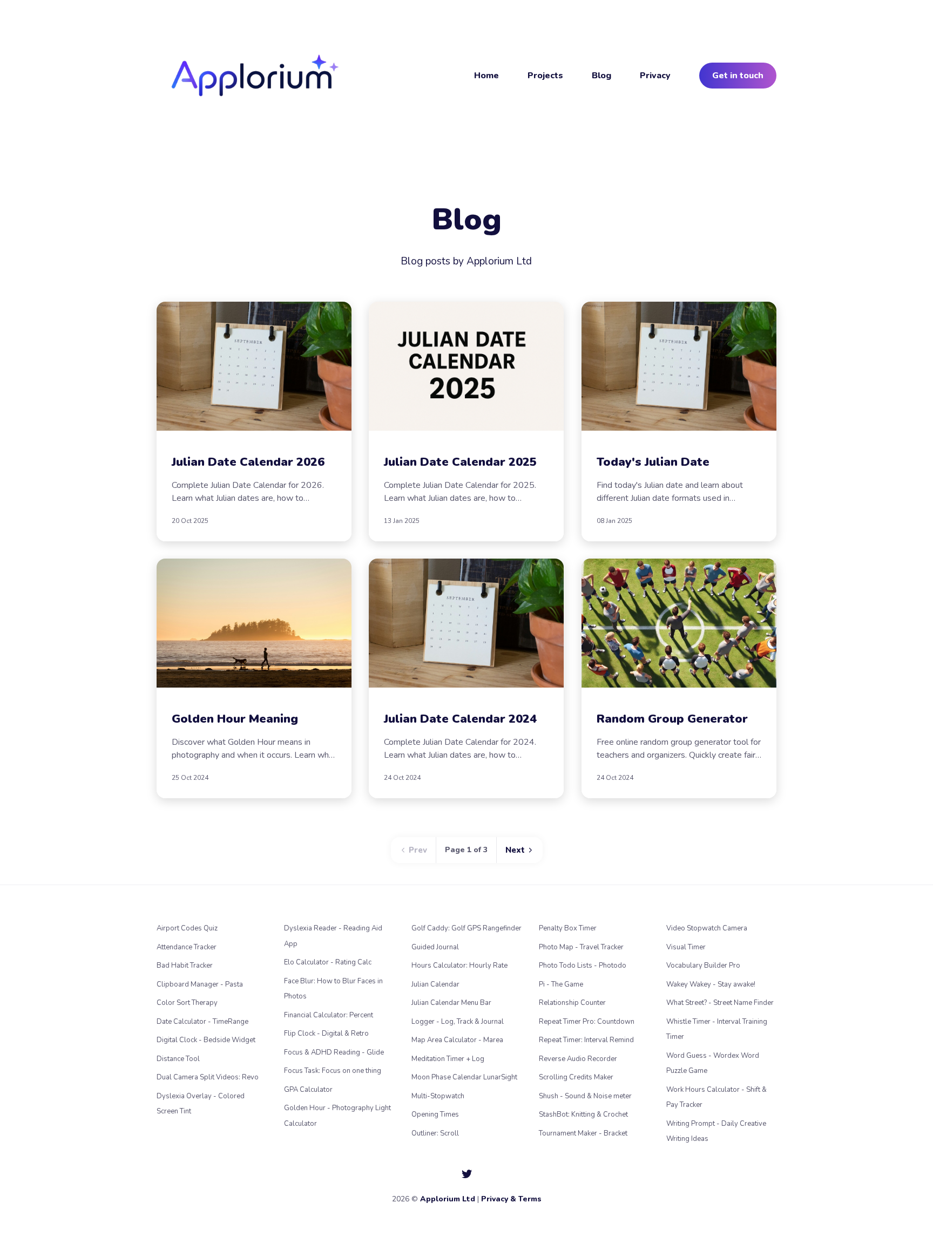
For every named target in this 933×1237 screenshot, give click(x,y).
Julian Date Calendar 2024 (460, 719)
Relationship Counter (572, 1003)
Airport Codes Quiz (187, 928)
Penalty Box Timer (568, 928)
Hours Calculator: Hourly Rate (459, 965)
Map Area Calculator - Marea (457, 1040)
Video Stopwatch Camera (706, 928)
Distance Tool (178, 1059)
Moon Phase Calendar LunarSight (464, 1077)
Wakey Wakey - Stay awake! (710, 984)
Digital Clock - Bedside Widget (206, 1040)
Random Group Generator (672, 719)
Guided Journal (435, 947)
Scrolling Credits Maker (576, 1077)
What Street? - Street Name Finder (720, 1003)
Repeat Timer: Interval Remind (586, 1040)
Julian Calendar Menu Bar (451, 1003)
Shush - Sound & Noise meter (585, 1096)
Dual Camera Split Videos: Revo (208, 1077)
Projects (545, 75)
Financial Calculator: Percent (328, 1015)
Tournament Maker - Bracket (583, 1133)
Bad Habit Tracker (185, 965)
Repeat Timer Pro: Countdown (586, 1022)
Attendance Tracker (187, 947)
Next (516, 850)
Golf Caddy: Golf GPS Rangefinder (466, 928)
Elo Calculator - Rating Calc (327, 962)
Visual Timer (686, 947)
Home (486, 75)
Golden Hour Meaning (235, 719)
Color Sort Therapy (187, 1003)
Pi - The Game (561, 984)
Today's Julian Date (653, 462)
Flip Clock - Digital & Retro (326, 1033)
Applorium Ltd (447, 1199)
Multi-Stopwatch (437, 1096)
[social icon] (466, 1174)
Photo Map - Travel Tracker (581, 947)
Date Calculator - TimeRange (202, 1022)
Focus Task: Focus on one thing (332, 1071)
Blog (601, 75)
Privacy (655, 75)
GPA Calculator (308, 1090)
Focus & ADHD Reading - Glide (334, 1052)
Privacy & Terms (511, 1199)
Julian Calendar (435, 984)
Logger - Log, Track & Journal (457, 1022)
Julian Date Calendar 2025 (460, 462)
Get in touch (737, 75)
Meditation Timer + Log (447, 1059)
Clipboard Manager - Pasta (200, 984)
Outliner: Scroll (435, 1133)
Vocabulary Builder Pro (703, 965)
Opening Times (435, 1114)
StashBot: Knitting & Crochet (583, 1114)
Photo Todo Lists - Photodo (582, 965)
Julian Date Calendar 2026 (248, 462)
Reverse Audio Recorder (578, 1059)
